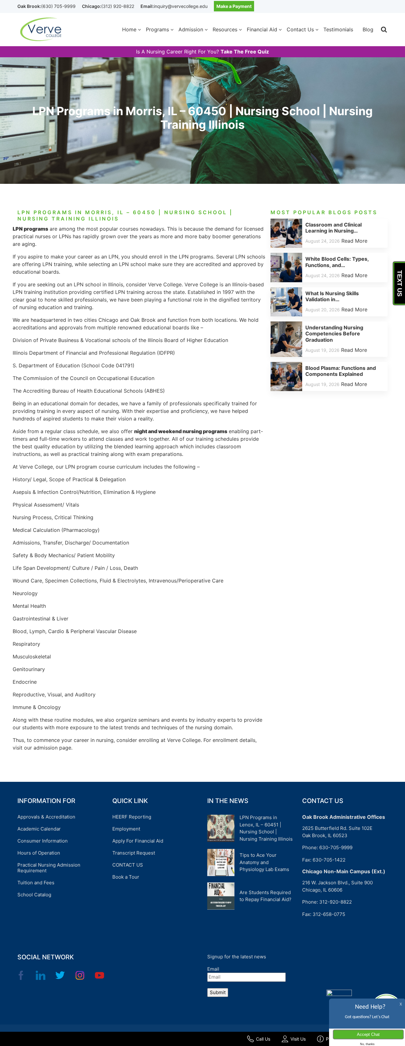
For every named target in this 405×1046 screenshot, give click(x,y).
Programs (157, 29)
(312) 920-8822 (117, 6)
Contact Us (300, 29)
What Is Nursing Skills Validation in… (332, 296)
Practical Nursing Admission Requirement (48, 868)
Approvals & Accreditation (46, 817)
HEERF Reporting (131, 817)
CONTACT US (127, 865)
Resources (225, 29)
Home (129, 29)
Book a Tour (125, 877)
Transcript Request (133, 853)
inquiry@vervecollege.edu (181, 6)
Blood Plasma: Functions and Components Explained (340, 371)
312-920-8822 (335, 902)
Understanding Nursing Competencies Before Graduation (334, 333)
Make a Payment (234, 6)
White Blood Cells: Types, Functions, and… (337, 262)
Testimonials (338, 29)
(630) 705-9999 (58, 6)
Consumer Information (42, 841)
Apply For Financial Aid (137, 841)
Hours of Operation (38, 853)
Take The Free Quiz (245, 52)
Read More (354, 241)
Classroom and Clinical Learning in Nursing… (333, 227)
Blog (368, 29)
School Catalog (34, 895)
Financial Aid (262, 29)
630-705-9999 (335, 847)
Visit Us (298, 1039)
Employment (126, 829)
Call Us (263, 1039)
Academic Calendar (39, 829)
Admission (190, 29)
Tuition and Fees (35, 883)
